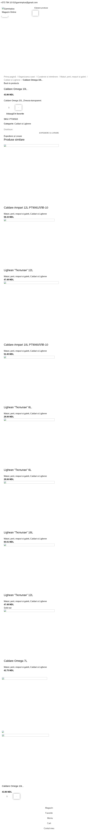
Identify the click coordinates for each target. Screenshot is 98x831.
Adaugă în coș (18, 107)
